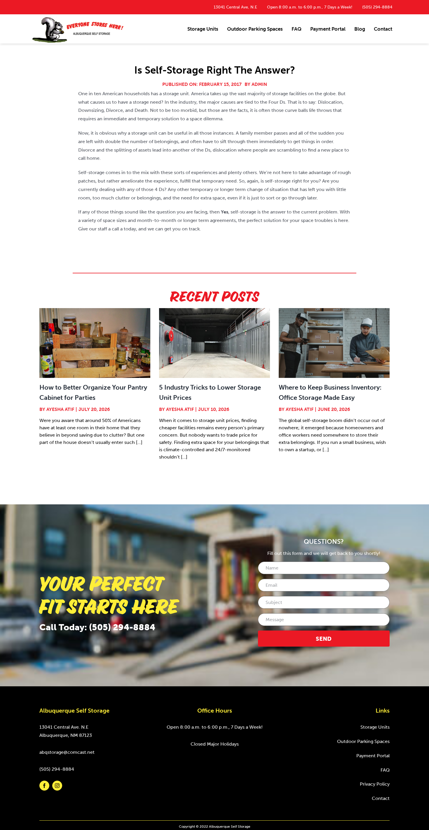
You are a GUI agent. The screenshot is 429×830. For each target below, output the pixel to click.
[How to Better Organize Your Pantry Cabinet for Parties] (94, 343)
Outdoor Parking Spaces (363, 741)
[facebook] (44, 786)
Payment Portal (373, 755)
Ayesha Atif (60, 409)
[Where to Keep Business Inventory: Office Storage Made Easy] (334, 343)
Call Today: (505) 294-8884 (97, 627)
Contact (381, 798)
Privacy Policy (375, 784)
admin (259, 84)
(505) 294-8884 (377, 7)
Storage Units (375, 727)
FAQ (385, 770)
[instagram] (57, 786)
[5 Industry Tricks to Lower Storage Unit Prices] (214, 343)
